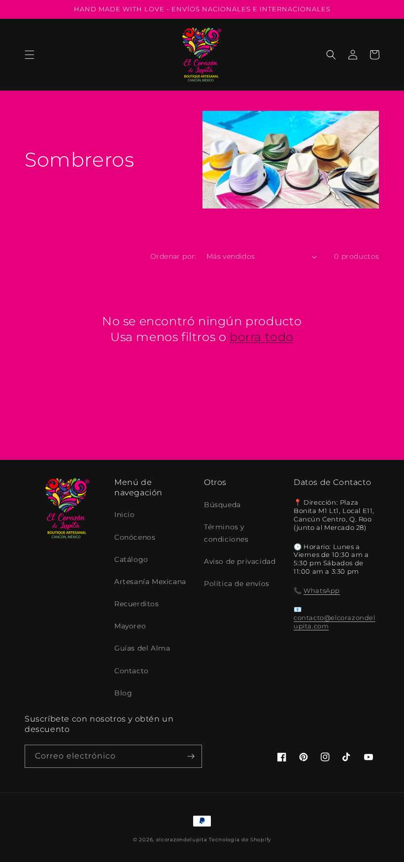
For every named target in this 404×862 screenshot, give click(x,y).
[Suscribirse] (191, 756)
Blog (123, 693)
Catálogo (131, 559)
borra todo (262, 337)
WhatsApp (321, 590)
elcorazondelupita (181, 839)
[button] (29, 55)
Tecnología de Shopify (240, 839)
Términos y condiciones (226, 533)
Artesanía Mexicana (150, 581)
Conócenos (134, 537)
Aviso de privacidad (239, 561)
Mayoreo (130, 625)
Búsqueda (222, 504)
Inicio (124, 514)
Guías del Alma (142, 648)
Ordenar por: (173, 256)
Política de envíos (236, 583)
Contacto (131, 670)
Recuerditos (136, 603)
